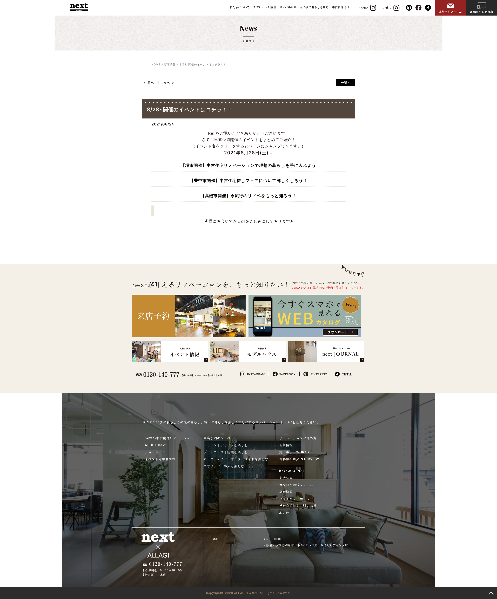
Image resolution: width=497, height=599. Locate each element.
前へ (152, 82)
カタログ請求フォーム (296, 485)
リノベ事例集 (288, 7)
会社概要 (286, 492)
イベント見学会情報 (160, 459)
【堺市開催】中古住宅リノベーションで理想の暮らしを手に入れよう (248, 165)
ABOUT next (155, 445)
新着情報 (286, 445)
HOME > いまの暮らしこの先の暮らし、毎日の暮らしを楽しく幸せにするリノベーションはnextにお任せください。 (231, 422)
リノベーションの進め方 (298, 438)
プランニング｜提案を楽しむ (225, 452)
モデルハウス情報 (264, 7)
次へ (166, 82)
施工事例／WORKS (294, 452)
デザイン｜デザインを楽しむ (225, 445)
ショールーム (155, 452)
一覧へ (346, 82)
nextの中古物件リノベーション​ (169, 438)
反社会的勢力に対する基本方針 (298, 509)
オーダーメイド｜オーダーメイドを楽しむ (235, 459)
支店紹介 (286, 478)
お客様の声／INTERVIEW (299, 459)
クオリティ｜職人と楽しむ (223, 466)
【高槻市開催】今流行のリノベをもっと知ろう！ (248, 195)
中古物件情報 (340, 7)
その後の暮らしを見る (314, 7)
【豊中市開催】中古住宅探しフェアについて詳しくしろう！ (249, 180)
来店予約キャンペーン (220, 438)
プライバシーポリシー (296, 499)
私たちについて (240, 7)
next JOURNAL (292, 471)
